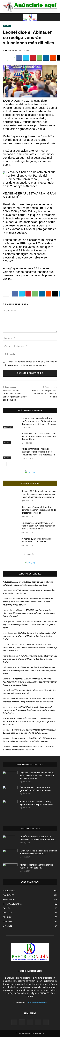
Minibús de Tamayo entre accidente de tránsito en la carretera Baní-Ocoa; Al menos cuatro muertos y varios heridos (28, 601)
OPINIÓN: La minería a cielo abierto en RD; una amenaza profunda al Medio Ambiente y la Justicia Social (30, 613)
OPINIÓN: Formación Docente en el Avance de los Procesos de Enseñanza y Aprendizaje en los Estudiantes (29, 710)
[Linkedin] (46, 58)
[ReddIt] (53, 58)
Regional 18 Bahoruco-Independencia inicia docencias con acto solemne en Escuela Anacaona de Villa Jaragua (39, 494)
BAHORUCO (8, 427)
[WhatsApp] (39, 58)
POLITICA (7, 26)
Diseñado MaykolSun (37, 1002)
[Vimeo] (38, 1022)
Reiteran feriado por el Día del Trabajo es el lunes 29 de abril (44, 393)
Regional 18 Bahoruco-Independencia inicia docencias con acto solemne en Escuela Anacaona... (37, 775)
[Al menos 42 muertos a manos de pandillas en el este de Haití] (11, 543)
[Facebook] (19, 58)
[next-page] (9, 464)
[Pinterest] (33, 58)
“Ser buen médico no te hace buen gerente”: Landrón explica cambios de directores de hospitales (39, 510)
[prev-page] (5, 464)
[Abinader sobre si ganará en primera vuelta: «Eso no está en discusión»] (10, 868)
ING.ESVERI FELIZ (10, 582)
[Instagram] (22, 1022)
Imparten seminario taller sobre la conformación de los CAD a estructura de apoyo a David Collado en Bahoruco (39, 421)
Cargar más (29, 554)
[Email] (55, 293)
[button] (4, 17)
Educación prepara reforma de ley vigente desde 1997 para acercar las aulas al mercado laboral (38, 526)
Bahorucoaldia (11, 50)
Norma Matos (9, 718)
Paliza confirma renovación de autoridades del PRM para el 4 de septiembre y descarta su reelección (38, 452)
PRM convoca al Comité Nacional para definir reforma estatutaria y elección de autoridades (39, 436)
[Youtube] (46, 1022)
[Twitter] (26, 58)
